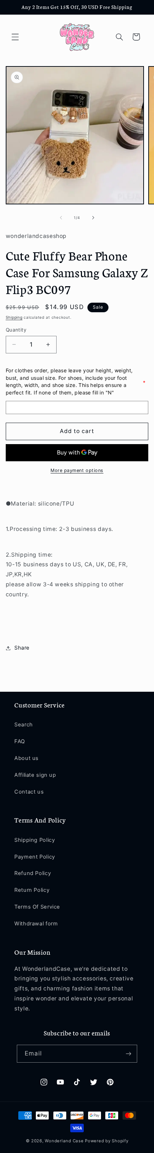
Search (23, 724)
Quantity (16, 330)
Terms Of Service (37, 907)
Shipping (14, 317)
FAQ (19, 741)
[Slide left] (61, 218)
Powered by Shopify (106, 1140)
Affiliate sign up (35, 775)
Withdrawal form (36, 923)
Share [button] (22, 648)
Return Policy (31, 890)
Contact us (29, 792)
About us (26, 758)
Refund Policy (32, 873)
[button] (15, 37)
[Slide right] (93, 218)
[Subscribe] (128, 1053)
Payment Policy (34, 857)
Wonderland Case (64, 1140)
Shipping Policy (34, 840)
